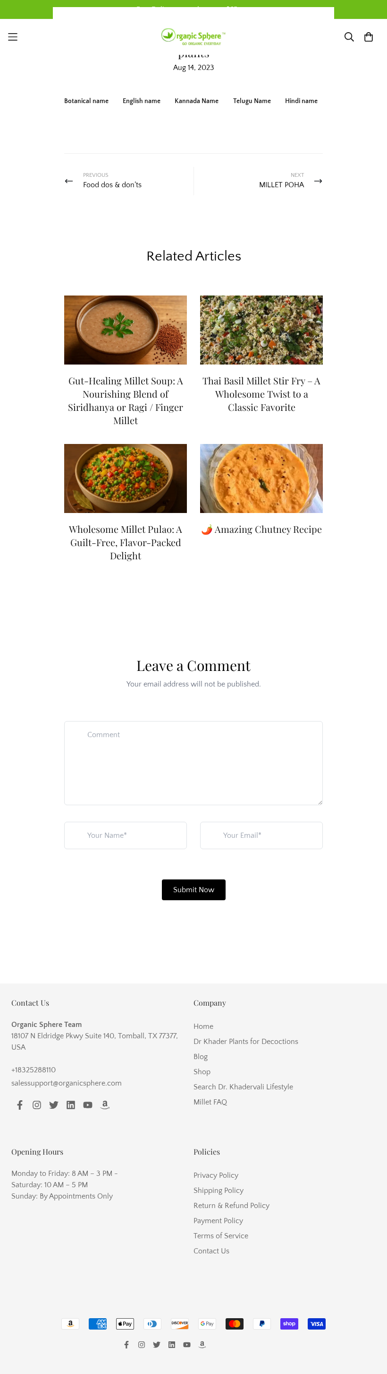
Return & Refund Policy (231, 1205)
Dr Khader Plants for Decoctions (246, 1041)
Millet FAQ (210, 1102)
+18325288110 (33, 1070)
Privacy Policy (216, 1175)
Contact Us (211, 1251)
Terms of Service (221, 1236)
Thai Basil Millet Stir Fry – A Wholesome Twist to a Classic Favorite (261, 393)
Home (203, 1026)
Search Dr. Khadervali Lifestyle (243, 1087)
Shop (202, 1072)
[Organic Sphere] (193, 37)
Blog (201, 1056)
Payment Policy (218, 1221)
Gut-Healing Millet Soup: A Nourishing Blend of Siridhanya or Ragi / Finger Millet (125, 400)
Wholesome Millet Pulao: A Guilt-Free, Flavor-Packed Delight (125, 542)
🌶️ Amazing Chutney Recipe (261, 528)
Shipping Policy (219, 1190)
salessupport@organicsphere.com (66, 1083)
